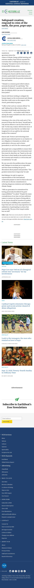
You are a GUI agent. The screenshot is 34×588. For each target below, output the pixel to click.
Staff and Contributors (8, 553)
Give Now (4, 482)
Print (31, 53)
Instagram (22, 571)
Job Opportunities (7, 529)
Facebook (16, 571)
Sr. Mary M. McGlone (7, 376)
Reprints (4, 538)
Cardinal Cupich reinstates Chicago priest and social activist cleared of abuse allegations (16, 306)
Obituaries (5, 472)
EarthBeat (5, 28)
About (3, 545)
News (3, 300)
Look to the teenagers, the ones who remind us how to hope (16, 339)
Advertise (4, 475)
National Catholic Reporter (4, 565)
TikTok (25, 571)
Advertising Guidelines (7, 575)
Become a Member (7, 484)
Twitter (13, 571)
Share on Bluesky (18, 53)
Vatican (4, 266)
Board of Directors (7, 556)
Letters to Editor (6, 532)
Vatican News (7, 263)
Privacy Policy (6, 550)
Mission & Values (7, 548)
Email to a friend (28, 53)
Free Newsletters (7, 511)
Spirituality (5, 335)
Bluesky (10, 571)
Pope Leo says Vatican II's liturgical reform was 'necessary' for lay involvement (16, 272)
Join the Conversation (7, 43)
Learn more (23, 45)
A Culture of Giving (7, 487)
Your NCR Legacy (7, 493)
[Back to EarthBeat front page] (12, 11)
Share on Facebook (21, 53)
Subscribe (29, 10)
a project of (17, 3)
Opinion (4, 446)
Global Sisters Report (8, 462)
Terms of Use (15, 575)
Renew (30, 12)
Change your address (8, 535)
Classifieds (5, 469)
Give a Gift (5, 508)
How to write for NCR (8, 527)
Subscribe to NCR (7, 503)
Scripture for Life (7, 452)
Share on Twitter (25, 53)
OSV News (11, 311)
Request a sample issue (8, 517)
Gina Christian (5, 311)
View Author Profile (6, 34)
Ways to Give (5, 490)
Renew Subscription (8, 505)
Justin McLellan (6, 277)
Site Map (28, 575)
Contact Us (5, 524)
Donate (30, 14)
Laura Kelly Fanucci (7, 343)
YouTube (19, 571)
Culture (4, 444)
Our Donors (5, 496)
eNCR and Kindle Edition (9, 514)
